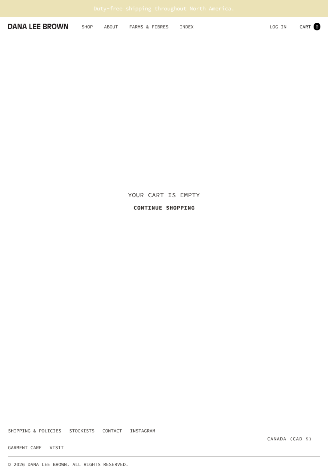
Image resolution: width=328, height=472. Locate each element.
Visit (57, 447)
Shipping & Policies (34, 431)
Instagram (142, 431)
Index (187, 27)
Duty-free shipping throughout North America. (164, 8)
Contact (112, 431)
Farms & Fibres (148, 27)
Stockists (81, 431)
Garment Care (25, 447)
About (111, 27)
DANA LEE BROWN (47, 464)
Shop (87, 27)
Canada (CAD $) (289, 438)
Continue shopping (164, 207)
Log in (278, 27)
